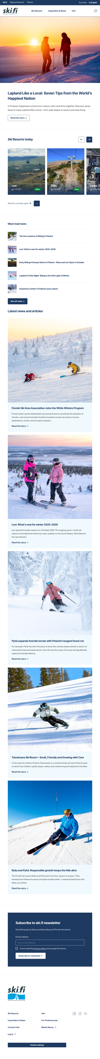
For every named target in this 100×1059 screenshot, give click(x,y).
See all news (16, 301)
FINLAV (30, 2)
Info (73, 11)
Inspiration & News (57, 11)
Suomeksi (83, 2)
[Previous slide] (81, 139)
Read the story (18, 118)
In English (93, 2)
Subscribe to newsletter (29, 955)
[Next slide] (89, 139)
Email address (22, 937)
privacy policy (40, 948)
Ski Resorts (36, 11)
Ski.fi (5, 2)
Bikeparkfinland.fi (17, 2)
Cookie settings (37, 1045)
